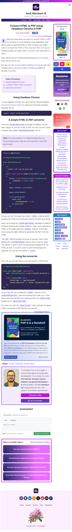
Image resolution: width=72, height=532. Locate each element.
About (65, 243)
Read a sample (43, 357)
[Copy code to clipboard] (49, 113)
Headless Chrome (33, 65)
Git (43, 20)
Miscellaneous (61, 227)
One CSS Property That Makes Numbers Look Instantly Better (62, 201)
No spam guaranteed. (62, 93)
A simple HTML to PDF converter (19, 85)
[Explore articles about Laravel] (62, 64)
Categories (66, 246)
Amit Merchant (34, 13)
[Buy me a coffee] (64, 109)
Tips (41, 505)
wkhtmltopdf (43, 58)
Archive (35, 505)
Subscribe (61, 89)
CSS (58, 230)
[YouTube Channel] (62, 105)
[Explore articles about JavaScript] (68, 64)
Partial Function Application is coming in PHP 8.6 (62, 142)
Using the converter (13, 88)
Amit (38, 370)
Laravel (24, 20)
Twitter (11, 364)
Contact (58, 246)
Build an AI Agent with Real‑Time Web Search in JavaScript (62, 181)
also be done (16, 65)
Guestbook (65, 248)
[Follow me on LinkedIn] (60, 109)
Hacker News (29, 364)
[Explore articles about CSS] (62, 69)
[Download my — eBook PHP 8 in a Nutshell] (62, 41)
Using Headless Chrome (15, 82)
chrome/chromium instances (12, 105)
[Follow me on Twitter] (11, 378)
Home (59, 243)
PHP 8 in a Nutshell (14, 348)
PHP (30, 20)
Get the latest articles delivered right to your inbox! (62, 82)
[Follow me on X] (58, 105)
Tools (59, 238)
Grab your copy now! (10, 357)
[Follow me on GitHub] (66, 105)
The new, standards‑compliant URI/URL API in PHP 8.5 (62, 149)
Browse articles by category (40, 442)
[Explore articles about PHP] (56, 64)
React (48, 20)
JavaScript (37, 20)
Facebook (19, 364)
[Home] (36, 7)
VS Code (60, 233)
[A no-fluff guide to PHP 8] (26, 327)
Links (57, 248)
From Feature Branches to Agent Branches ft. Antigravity (62, 194)
